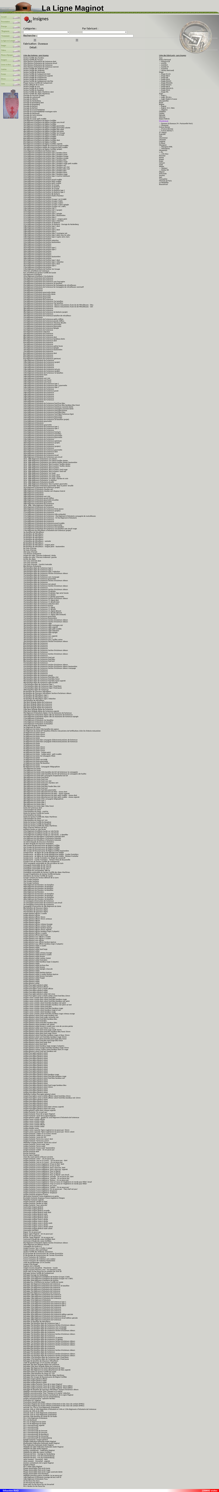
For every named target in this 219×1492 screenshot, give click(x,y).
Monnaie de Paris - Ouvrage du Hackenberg (39, 1454)
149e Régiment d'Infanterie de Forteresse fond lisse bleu (44, 403)
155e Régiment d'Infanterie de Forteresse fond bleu (42, 434)
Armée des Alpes (29, 559)
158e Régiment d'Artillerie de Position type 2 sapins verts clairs (46, 237)
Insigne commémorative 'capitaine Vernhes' (39, 1399)
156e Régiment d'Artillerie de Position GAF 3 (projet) (42, 210)
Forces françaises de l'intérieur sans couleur (39, 1259)
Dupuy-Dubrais (164, 119)
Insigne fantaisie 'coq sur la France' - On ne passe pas (43, 1162)
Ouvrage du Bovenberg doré (33, 103)
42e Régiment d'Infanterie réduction (36, 332)
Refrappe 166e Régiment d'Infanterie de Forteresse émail (44, 1316)
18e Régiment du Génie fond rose (35, 779)
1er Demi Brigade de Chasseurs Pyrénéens (38, 842)
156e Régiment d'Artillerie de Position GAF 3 (39, 208)
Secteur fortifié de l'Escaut (33, 60)
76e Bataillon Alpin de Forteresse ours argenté (48, 636)
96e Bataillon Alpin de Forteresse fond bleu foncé (49, 679)
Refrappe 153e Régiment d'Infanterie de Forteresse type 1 (44, 1302)
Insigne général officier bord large (35, 935)
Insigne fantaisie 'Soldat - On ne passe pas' (39, 1150)
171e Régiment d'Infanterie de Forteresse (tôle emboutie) (44, 514)
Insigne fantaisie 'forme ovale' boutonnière (39, 1148)
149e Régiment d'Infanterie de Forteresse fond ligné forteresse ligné (48, 414)
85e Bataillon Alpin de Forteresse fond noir (47, 658)
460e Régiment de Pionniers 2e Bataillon (38, 899)
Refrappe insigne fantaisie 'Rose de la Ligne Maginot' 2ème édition (48, 1386)
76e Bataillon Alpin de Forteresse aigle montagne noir (51, 625)
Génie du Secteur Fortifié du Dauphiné (37, 822)
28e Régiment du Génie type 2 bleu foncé (38, 806)
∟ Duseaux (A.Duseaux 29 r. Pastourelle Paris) (176, 124)
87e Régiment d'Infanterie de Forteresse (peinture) (42, 359)
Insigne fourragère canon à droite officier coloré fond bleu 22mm (47, 1096)
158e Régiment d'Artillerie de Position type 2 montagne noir (45, 233)
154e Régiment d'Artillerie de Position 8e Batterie (41, 194)
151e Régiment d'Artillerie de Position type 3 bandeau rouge (45, 174)
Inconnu (162, 175)
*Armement (5, 36)
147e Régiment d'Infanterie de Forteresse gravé (40, 391)
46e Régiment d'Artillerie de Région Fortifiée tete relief (43, 130)
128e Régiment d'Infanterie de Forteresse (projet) (41, 362)
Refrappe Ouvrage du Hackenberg (35, 1275)
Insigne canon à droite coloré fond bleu (37, 1007)
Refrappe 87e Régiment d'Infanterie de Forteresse (41, 1293)
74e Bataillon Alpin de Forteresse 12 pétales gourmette (52, 597)
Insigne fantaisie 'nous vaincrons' (35, 1205)
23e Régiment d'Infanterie (33, 289)
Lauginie (162, 141)
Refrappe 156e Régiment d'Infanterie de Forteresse (42, 1309)
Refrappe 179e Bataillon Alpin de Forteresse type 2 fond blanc (53, 1357)
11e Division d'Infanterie (32, 554)
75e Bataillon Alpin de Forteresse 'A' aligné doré (49, 600)
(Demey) (162, 117)
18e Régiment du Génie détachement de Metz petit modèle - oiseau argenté (51, 797)
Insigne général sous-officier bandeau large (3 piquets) (43, 944)
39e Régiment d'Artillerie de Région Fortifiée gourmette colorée (46, 128)
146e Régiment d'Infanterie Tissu (35, 1479)
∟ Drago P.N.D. (164, 90)
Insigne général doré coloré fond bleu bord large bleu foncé (44, 1039)
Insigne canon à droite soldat (33, 1121)
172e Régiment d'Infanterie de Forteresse (38, 520)
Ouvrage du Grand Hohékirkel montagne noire (40, 112)
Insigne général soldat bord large (35, 949)
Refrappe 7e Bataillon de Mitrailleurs (37, 1322)
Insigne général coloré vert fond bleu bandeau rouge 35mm (45, 1037)
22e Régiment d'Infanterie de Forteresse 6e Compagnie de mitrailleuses (49, 285)
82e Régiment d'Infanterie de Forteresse (38, 355)
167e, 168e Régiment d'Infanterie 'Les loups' (39, 473)
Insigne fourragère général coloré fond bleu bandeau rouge (44, 1076)
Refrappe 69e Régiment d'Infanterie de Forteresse (41, 1289)
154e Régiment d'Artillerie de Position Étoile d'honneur (43, 196)
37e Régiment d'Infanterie (33, 317)
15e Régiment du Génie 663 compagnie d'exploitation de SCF (45, 776)
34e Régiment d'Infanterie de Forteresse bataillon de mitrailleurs (47, 316)
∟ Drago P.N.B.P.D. (166, 83)
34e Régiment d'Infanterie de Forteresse (38, 314)
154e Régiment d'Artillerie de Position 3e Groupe (41, 189)
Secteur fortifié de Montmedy (34, 72)
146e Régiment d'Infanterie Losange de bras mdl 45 (42, 1477)
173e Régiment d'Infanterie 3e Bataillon (38, 724)
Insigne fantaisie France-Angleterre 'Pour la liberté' (42, 1171)
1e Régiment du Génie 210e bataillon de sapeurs (41, 729)
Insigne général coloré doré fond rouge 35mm (40, 1033)
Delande (162, 115)
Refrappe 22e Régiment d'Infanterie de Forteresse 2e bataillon (46, 1286)
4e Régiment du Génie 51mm (34, 751)
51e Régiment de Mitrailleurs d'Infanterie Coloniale (42, 840)
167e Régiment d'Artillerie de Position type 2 (39, 266)
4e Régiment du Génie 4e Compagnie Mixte (39, 756)
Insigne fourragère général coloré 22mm (38, 1087)
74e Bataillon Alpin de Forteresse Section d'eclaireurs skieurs (58, 598)
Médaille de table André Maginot (35, 1449)
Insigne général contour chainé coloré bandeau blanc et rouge (45, 1050)
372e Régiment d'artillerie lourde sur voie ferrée (41, 831)
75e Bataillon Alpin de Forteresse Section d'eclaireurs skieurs (58, 620)
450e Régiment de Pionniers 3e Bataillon (38, 896)
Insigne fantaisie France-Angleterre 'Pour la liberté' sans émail (46, 1175)
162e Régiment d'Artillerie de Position (37, 246)
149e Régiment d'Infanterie (33, 402)
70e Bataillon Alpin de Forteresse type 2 (46, 570)
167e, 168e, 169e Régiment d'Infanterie (37, 505)
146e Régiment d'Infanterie (33, 377)
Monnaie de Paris (165, 181)
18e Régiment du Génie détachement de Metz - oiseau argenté (46, 794)
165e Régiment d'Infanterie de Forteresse (38, 453)
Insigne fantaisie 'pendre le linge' (35, 1202)
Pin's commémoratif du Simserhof (35, 1436)
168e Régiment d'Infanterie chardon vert (38, 489)
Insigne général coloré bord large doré (37, 1042)
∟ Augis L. (163, 96)
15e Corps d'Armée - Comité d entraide (37, 564)
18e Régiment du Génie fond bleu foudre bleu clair (41, 786)
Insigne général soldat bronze (34, 956)
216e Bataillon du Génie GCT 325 (35, 820)
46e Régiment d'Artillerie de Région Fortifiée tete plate (43, 131)
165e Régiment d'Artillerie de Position (37, 253)
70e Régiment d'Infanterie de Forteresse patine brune (43, 346)
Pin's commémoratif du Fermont (35, 1431)
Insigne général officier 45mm (34, 917)
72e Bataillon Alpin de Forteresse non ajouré (48, 584)
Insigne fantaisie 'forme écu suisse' (36, 1141)
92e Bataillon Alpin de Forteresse (44, 670)
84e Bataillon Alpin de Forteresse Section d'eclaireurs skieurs (58, 654)
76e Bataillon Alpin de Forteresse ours (45, 634)
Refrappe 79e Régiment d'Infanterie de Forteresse (41, 1291)
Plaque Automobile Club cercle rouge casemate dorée (42, 1472)
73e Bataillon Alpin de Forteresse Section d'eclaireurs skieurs (58, 590)
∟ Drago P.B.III (164, 87)
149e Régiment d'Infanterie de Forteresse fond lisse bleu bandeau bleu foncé (51, 405)
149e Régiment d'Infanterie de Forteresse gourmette (42, 416)
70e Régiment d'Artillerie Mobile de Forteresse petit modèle (45, 147)
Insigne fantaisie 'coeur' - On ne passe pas (38, 1159)
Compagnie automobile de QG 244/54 (37, 867)
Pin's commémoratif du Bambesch (36, 1434)
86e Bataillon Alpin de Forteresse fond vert (47, 661)
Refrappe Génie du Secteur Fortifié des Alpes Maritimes (43, 1375)
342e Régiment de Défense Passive (36, 1245)
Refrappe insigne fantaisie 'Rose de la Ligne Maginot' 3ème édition (48, 1388)
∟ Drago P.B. (163, 78)
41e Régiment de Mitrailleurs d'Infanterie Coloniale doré (44, 837)
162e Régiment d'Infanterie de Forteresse (38, 448)
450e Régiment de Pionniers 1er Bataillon (38, 894)
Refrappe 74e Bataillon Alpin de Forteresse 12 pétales (50, 1339)
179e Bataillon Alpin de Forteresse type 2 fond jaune (51, 688)
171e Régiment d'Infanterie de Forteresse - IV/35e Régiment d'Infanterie (50, 518)
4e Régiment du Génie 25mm (34, 747)
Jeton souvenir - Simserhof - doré (35, 1459)
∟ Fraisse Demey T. (166, 131)
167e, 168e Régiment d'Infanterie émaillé (38, 482)
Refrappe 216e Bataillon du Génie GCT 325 (39, 1373)
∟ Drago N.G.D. (165, 74)
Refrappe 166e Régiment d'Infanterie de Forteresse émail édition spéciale (50, 1318)
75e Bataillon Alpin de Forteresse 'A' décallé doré (49, 602)
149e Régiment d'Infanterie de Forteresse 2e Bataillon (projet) (46, 419)
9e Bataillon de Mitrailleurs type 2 (35, 697)
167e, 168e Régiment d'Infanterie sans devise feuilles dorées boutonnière (50, 462)
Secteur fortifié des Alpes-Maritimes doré (38, 92)
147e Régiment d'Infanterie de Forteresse (38, 389)
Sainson (162, 163)
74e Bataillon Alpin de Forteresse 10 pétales (48, 591)
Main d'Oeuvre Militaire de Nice (35, 828)
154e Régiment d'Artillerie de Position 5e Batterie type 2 (44, 192)
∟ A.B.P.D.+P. (164, 67)
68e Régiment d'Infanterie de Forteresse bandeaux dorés (44, 339)
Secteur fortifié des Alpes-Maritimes (36, 94)
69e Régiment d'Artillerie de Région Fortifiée (39, 142)
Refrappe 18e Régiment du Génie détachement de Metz (43, 1368)
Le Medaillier (164, 183)
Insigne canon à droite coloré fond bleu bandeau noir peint (44, 1003)
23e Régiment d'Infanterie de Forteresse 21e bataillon (43, 301)
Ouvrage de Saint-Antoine (32, 115)
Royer (161, 161)
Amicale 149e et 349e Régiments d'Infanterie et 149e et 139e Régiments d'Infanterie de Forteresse (59, 1409)
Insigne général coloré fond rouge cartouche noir (41, 1017)
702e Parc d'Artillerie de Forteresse (36, 271)
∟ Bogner (162, 106)
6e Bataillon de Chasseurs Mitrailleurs (45, 692)
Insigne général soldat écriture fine (36, 965)
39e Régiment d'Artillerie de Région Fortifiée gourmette (43, 126)
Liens (3, 84)
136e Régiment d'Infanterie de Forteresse (38, 368)
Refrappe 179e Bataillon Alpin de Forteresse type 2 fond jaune (53, 1359)
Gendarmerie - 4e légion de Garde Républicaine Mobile (43, 853)
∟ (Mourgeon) (164, 149)
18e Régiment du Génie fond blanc (36, 777)
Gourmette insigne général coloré (35, 1216)
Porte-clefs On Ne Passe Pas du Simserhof (38, 1484)
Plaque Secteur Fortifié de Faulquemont (37, 83)
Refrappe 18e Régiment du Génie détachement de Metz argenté (46, 1370)
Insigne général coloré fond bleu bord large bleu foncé (43, 1041)
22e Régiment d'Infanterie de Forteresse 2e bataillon (42, 283)
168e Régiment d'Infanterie (33, 493)
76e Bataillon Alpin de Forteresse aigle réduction (49, 631)
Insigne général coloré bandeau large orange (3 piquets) (43, 1046)
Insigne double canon (31, 1128)
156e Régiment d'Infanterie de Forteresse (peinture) (42, 441)
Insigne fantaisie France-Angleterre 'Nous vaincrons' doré (44, 1168)
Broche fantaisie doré (31, 1152)
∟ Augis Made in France (168, 99)
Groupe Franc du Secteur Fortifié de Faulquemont (41, 862)
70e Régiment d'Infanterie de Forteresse (38, 344)
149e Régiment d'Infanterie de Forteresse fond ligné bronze (45, 411)
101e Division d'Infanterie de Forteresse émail (40, 63)
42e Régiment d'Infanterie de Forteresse (38, 330)
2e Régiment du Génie (31, 738)
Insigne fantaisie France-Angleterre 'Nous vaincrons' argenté (45, 1169)
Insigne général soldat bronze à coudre (37, 955)
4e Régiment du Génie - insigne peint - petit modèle (42, 754)
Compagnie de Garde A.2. (32, 1246)
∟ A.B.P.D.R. (163, 69)
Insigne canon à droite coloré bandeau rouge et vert (42, 1010)
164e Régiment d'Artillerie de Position (37, 251)
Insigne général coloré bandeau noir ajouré (39, 1024)
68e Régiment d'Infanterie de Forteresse (38, 335)
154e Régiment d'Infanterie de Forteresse (38, 430)
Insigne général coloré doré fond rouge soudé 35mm (42, 1030)
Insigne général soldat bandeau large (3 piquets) (41, 962)
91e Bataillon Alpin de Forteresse (44, 663)
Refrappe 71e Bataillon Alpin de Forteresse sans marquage (52, 1327)
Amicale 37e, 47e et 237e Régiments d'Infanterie (41, 1407)
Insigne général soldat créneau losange (37, 953)
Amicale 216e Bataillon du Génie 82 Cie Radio (40, 1416)
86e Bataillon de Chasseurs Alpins (35, 908)
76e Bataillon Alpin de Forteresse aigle (46, 624)
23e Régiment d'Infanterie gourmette (37, 296)
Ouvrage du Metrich (30, 99)
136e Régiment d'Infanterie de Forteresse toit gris (41, 369)
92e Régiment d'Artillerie (32, 274)
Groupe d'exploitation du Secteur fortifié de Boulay (41, 874)
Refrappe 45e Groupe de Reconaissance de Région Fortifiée (45, 1377)
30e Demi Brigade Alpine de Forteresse (47, 704)
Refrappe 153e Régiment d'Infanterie (37, 1300)
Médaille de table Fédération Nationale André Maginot (43, 1447)
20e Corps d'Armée (30, 552)
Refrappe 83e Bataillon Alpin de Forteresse (46, 1348)
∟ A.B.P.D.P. (163, 65)
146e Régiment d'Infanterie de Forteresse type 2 (41, 387)
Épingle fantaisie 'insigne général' (35, 1440)
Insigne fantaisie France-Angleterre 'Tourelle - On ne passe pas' (46, 1178)
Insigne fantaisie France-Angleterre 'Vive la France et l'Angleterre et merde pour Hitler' (55, 1184)
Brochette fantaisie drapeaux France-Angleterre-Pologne (44, 1198)
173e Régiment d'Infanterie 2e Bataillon (38, 722)
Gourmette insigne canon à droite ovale (37, 1223)
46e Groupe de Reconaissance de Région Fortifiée (41, 849)
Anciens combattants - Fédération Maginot (39, 1450)
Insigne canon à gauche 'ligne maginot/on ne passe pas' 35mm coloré (48, 1132)
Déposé (161, 172)
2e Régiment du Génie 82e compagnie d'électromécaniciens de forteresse (50, 740)
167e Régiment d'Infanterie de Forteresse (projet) (41, 487)
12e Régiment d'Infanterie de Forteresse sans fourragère (44, 282)
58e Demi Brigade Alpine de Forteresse (47, 708)
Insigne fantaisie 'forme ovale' (34, 1146)
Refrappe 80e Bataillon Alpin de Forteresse (46, 1347)
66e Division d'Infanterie (32, 566)
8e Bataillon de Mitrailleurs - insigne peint (38, 545)
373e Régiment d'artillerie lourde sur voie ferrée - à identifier (45, 835)
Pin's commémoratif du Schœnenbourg (37, 1438)
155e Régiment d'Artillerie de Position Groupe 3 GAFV (43, 203)
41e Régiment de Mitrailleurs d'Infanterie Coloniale (42, 838)
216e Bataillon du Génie (32, 819)
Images (3, 45)
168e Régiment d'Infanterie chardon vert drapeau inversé (44, 491)
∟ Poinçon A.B (164, 61)
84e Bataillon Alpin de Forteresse (44, 652)
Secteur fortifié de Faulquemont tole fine (38, 81)
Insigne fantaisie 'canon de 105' (34, 1137)
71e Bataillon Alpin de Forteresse (44, 575)
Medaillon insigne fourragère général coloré (39, 1094)
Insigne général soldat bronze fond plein (38, 976)
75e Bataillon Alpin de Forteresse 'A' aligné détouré (50, 611)
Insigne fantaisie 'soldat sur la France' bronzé (39, 1134)
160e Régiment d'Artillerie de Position (37, 244)
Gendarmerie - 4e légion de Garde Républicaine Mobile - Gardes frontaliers (51, 854)
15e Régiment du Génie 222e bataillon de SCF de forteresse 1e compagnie (50, 772)
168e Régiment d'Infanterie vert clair (36, 496)
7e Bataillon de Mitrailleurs (33, 539)
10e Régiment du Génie (32, 768)
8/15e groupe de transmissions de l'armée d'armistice (43, 1254)
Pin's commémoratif (30, 1427)
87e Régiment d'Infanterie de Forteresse (38, 357)
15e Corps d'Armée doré (32, 561)
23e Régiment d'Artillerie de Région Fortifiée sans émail (44, 122)
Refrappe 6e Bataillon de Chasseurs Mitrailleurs (49, 1361)
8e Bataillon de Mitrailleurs (33, 543)
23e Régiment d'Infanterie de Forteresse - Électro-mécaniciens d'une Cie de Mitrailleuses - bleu (58, 305)
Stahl (161, 165)
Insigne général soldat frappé (34, 978)
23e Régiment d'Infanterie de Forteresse (38, 300)
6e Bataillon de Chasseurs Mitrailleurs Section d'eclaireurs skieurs (55, 693)
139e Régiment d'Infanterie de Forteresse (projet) (41, 371)
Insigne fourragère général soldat (35, 985)
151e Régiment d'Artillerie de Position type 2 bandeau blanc (45, 153)
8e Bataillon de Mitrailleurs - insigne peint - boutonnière (44, 547)
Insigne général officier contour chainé (37, 926)
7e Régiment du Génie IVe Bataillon (36, 763)
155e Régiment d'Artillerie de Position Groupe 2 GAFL (43, 201)
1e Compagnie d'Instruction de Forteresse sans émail (48, 903)
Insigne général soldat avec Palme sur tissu (39, 1028)
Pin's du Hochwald (30, 1420)
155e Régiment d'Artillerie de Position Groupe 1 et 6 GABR (44, 199)
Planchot (162, 156)
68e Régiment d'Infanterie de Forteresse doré (40, 337)
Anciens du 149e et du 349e (33, 1411)
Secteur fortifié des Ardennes (34, 70)
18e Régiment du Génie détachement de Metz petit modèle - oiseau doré (50, 795)
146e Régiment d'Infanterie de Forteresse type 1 (41, 384)
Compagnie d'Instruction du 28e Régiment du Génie (42, 906)
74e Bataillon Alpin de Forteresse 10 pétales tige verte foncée (54, 593)
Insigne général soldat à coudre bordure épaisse (40, 974)
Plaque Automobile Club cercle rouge (36, 1470)
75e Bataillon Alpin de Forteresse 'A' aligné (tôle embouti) (53, 615)
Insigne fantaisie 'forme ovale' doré (36, 1144)
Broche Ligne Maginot (31, 1155)
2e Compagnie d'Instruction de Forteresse (45, 905)
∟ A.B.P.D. (163, 63)
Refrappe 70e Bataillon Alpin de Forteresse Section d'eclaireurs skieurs (60, 1325)
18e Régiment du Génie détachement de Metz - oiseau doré (45, 792)
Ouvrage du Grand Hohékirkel (34, 110)
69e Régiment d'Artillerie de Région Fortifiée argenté (42, 144)
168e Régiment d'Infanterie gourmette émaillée (41, 500)
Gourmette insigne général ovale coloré (37, 1228)
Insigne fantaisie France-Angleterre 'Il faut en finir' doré (43, 1164)
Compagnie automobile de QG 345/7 (36, 869)
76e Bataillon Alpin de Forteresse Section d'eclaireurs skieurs (58, 641)
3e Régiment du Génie (31, 743)
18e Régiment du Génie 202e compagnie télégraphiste (43, 799)
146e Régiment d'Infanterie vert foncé (37, 380)
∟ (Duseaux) (163, 125)
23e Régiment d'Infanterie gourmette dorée (39, 292)
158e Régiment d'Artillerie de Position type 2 (39, 232)
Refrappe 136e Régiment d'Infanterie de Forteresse (42, 1297)
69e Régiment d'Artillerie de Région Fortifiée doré (41, 140)
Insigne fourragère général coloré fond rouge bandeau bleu (44, 1085)
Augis (161, 94)
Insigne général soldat (31, 947)
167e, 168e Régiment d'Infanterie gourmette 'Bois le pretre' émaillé (48, 486)
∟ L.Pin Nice (163, 154)
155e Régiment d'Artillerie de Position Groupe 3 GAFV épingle (46, 205)
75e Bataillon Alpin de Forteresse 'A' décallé (48, 609)
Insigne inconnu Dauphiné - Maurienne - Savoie (40, 1268)
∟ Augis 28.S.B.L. (165, 97)
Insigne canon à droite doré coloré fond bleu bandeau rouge (45, 999)
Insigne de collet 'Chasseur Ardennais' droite (39, 555)
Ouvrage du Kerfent (30, 106)
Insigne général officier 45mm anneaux (37, 919)
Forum (3, 74)
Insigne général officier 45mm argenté (37, 930)
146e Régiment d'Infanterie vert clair (36, 378)
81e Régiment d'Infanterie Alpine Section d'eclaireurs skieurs (45, 1243)
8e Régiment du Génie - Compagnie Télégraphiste (41, 767)
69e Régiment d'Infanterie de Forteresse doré (40, 341)
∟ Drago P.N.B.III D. (166, 88)
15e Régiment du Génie (32, 770)
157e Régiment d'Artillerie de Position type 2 (39, 217)
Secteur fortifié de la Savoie (33, 88)
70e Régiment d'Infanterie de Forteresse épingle (41, 348)
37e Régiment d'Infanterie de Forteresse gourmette (42, 325)
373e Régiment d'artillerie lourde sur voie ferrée (41, 833)
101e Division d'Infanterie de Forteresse (37, 65)
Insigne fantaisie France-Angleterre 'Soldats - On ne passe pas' (46, 1187)
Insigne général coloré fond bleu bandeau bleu (40, 1019)
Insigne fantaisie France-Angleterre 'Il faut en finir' (41, 1166)
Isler (160, 136)
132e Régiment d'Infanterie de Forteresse (38, 364)
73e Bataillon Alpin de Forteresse (44, 588)
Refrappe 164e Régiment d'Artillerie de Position (40, 1280)
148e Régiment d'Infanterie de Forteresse (38, 393)
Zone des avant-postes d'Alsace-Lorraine (38, 1157)
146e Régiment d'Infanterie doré (35, 375)
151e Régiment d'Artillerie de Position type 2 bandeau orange (45, 156)
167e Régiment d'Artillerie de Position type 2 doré (41, 264)
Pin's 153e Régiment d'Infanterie (35, 1418)
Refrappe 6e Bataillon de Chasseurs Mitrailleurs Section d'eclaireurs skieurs (59, 1390)
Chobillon (162, 112)
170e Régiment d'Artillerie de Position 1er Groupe (41, 269)
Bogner (161, 104)
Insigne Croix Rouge (30, 1264)
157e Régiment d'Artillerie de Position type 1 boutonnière (44, 215)
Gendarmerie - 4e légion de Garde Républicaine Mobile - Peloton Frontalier (50, 856)
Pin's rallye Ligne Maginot (32, 1467)
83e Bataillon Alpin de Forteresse (44, 649)
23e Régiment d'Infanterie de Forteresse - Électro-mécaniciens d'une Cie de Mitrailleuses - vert (58, 307)
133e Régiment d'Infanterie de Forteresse (38, 366)
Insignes (4, 60)
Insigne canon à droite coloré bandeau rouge (39, 1012)
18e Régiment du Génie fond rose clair (37, 781)
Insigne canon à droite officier (34, 1119)
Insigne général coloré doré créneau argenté (39, 1110)
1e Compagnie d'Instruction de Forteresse (44, 901)
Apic (160, 177)
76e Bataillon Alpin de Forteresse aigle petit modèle (51, 629)
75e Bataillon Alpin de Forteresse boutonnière (48, 618)
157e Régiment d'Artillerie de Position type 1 (39, 212)
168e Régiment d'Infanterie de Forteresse (38, 504)
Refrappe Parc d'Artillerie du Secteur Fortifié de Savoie (43, 1282)
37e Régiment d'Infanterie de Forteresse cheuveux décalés (44, 323)
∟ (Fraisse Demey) (166, 129)
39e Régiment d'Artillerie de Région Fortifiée (39, 124)
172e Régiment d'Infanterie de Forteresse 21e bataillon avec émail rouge (50, 529)
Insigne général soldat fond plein (35, 960)
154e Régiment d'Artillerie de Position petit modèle (42, 181)
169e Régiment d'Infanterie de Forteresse (38, 507)
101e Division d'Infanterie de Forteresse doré (39, 61)
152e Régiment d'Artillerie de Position (37, 178)
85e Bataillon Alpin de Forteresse (44, 656)
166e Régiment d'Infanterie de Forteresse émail (41, 455)
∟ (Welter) (163, 168)
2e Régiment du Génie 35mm (34, 733)
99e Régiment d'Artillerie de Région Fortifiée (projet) (42, 149)
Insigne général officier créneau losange (37, 924)
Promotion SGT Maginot (32, 1400)
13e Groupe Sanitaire (31, 879)
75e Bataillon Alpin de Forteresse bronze (46, 606)
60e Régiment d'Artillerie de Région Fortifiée (39, 138)
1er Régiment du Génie (31, 727)
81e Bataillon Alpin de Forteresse (44, 645)
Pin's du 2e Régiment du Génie (34, 1422)
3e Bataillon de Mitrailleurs (33, 534)
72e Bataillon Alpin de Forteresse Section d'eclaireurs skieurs (58, 586)
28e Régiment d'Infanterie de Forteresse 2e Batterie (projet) (45, 312)
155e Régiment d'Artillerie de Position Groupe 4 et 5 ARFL (44, 206)
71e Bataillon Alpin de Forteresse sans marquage (49, 577)
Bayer (161, 103)
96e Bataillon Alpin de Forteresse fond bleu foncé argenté (53, 681)
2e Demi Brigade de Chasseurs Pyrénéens (38, 844)
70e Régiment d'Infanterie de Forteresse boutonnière (42, 350)
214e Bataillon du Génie (32, 810)
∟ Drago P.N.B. (164, 79)
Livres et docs (6, 65)
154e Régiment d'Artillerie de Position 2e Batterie (41, 187)
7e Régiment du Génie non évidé (35, 760)
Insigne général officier (31, 915)
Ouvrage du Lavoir (29, 117)
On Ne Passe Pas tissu (31, 1481)
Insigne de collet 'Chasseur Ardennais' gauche (40, 557)
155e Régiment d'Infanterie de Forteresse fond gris (42, 432)
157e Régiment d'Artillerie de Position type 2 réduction (43, 221)
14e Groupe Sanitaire (31, 881)
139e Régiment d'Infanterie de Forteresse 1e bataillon (43, 373)
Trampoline (163, 179)
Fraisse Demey (164, 127)
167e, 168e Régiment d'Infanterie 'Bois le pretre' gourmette (45, 484)
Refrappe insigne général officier (35, 1379)
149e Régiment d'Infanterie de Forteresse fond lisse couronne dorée (48, 407)
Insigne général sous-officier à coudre (37, 937)
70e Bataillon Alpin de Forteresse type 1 (46, 568)
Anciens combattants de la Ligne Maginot (38, 1463)
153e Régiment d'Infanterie (33, 423)
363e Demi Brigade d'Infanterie (34, 726)
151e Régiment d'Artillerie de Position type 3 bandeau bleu (44, 171)
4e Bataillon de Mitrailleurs (33, 536)
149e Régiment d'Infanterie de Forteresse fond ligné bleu (44, 412)
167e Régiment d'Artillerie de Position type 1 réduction (43, 262)
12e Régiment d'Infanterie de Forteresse (38, 280)
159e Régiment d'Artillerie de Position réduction (41, 240)
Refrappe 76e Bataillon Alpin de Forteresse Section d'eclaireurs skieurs (60, 1345)
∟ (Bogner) (163, 110)
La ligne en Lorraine (8, 41)
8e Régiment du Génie (31, 765)
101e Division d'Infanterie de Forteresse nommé (41, 67)
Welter (161, 167)
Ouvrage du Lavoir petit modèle (34, 119)
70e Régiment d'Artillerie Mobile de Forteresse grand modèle (45, 146)
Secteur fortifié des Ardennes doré (35, 69)
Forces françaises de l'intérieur (34, 1257)
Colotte (161, 113)
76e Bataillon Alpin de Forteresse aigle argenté (49, 627)
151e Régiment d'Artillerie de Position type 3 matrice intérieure (46, 176)
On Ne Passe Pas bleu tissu (33, 1483)
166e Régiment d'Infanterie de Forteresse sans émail (42, 457)
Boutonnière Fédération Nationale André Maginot (41, 1443)
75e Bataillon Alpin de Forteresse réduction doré (49, 604)
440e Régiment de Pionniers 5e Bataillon (38, 890)
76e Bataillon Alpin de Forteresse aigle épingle (48, 632)
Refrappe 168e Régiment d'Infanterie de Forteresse (42, 1320)
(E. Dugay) (163, 132)
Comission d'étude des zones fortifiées (37, 1241)
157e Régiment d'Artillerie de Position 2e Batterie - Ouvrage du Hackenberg (51, 224)
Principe (4, 26)
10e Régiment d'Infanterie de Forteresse (38, 278)
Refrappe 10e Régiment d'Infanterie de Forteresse (41, 1284)
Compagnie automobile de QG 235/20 (37, 865)
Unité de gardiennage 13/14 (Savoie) (36, 1262)
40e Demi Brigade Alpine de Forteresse (47, 706)
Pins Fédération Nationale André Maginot (38, 1445)
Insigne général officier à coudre (35, 913)
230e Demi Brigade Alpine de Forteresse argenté (51, 711)
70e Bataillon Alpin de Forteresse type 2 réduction (50, 572)
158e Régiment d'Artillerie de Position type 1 (39, 228)
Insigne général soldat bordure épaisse (37, 973)
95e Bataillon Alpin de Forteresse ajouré (46, 675)
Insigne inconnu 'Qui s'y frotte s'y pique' (37, 1248)
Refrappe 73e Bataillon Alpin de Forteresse (46, 1336)
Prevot (161, 158)
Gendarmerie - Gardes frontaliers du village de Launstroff (44, 858)
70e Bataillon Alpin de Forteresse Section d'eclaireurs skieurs (58, 573)
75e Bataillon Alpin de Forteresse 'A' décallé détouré (51, 613)
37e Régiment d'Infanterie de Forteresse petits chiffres (43, 319)
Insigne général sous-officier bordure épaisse (39, 942)
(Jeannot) (162, 140)
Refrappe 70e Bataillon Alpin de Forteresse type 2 (49, 1323)
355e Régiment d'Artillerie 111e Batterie (38, 276)
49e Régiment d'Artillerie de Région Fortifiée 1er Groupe (44, 133)
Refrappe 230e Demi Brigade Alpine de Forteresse (50, 1366)
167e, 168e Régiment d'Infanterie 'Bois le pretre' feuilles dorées (46, 464)
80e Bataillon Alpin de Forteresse (44, 643)
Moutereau (163, 150)
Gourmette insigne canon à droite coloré (38, 1227)
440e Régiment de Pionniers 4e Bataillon (38, 888)
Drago (161, 72)
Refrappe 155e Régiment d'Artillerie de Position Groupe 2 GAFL (46, 1277)
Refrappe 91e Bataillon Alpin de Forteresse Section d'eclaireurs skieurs (60, 1354)
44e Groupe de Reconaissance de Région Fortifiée (41, 845)
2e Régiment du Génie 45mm (34, 734)
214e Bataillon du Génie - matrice (35, 811)
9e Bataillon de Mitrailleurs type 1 (35, 695)
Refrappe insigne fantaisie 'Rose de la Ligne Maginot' (42, 1384)
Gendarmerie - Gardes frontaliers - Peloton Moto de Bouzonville (46, 860)
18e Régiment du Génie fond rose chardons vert (40, 783)
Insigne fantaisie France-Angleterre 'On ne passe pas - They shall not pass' (50, 1189)
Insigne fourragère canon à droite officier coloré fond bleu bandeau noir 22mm (52, 1098)
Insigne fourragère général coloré (35, 1053)
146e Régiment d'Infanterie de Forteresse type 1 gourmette (45, 385)
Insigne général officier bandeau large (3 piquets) (41, 931)
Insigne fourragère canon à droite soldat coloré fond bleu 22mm (46, 996)
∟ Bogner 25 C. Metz (167, 108)
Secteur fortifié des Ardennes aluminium (38, 1252)
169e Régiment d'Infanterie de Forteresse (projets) (42, 511)
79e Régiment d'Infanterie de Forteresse (38, 351)
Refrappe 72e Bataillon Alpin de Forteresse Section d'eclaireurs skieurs (60, 1334)
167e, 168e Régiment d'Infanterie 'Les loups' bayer (41, 477)
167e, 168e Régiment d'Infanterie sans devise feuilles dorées (45, 461)
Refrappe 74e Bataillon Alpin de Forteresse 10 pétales (50, 1338)
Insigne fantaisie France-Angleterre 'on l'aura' (40, 1186)
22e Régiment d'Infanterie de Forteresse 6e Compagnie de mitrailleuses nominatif (53, 287)
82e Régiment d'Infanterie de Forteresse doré (40, 353)
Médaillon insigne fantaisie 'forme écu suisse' (40, 1143)
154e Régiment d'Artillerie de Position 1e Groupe (41, 185)
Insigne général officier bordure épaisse (37, 928)
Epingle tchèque (29, 1465)
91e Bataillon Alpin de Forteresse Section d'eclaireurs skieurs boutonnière (62, 666)
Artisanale (163, 174)
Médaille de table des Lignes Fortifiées (37, 1452)
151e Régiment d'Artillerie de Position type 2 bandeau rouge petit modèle (50, 164)
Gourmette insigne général (33, 1207)
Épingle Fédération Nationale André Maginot (39, 1441)
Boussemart (163, 184)
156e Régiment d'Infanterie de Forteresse (38, 439)
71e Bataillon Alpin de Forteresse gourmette (48, 579)
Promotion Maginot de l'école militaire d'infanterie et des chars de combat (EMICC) (53, 1404)
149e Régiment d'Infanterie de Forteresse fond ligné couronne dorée (48, 409)
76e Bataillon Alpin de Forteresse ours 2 (46, 638)
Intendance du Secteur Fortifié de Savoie (38, 876)
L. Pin (161, 152)
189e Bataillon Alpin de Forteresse (45, 690)
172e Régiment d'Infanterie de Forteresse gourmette (42, 525)
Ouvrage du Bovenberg (31, 104)
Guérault (162, 134)
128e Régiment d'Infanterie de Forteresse (38, 360)
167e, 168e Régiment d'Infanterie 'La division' (40, 480)
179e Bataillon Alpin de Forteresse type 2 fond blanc (51, 686)
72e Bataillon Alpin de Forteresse (44, 582)
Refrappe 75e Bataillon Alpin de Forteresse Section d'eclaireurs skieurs (60, 1343)
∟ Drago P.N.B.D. (165, 85)
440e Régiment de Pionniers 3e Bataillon (38, 887)
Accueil (3, 17)
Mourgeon (163, 145)
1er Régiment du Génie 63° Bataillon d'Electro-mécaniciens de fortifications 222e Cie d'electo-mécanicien (62, 731)
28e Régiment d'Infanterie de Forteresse (38, 308)
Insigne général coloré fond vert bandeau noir (39, 1051)
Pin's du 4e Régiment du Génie (34, 1424)
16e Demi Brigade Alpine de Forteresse (47, 702)
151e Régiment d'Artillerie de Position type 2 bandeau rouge (45, 162)
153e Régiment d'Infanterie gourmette (37, 421)
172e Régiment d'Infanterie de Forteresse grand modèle (44, 523)
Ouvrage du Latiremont (31, 97)
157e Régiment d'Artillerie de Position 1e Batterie (41, 223)
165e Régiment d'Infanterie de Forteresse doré (40, 452)
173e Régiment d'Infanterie (33, 718)
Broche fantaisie (29, 1153)
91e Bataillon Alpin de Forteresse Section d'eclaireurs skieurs (58, 665)
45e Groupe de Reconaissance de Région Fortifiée (41, 847)
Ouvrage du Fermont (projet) (33, 96)
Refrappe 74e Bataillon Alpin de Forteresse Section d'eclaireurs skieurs (60, 1341)
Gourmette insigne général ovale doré (37, 1212)
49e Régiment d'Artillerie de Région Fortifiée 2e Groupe (43, 135)
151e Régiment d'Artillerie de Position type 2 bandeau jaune (45, 155)
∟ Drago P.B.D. (164, 76)
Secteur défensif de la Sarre (33, 85)
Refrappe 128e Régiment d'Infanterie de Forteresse (42, 1295)
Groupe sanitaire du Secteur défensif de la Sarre (41, 878)
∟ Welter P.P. (164, 170)
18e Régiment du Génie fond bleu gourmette (39, 790)
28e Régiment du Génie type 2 (34, 804)
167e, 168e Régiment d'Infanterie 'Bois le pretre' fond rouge (45, 470)
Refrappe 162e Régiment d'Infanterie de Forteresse (42, 1313)
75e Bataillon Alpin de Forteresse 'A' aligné (47, 607)
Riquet (161, 159)
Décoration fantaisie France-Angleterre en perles (41, 1196)
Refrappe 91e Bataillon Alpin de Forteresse (46, 1352)
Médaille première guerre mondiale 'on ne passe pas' (42, 1475)
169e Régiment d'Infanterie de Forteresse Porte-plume (43, 509)
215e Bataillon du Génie (32, 815)
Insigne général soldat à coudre (34, 946)
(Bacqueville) (164, 101)
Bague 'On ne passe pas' (32, 1232)
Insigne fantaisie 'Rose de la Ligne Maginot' (39, 1114)
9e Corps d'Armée (29, 550)
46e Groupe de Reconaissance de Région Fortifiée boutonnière (46, 851)
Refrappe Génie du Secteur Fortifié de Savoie (39, 1372)
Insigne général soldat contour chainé (37, 958)
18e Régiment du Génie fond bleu (35, 785)
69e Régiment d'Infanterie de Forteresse (38, 343)
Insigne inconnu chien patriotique (35, 1250)
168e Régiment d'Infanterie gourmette (37, 502)
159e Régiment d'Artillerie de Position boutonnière (41, 242)
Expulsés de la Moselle (31, 1266)
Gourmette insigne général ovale (35, 1214)
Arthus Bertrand (165, 60)
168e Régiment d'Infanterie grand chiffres (38, 498)
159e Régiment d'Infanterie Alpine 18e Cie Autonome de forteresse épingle (50, 717)
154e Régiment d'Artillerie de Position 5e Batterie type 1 (44, 190)
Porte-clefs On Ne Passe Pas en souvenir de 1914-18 (42, 1271)
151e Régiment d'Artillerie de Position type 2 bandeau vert (44, 165)
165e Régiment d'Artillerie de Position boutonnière (41, 257)
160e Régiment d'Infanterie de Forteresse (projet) (41, 443)
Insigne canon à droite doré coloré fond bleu (39, 998)
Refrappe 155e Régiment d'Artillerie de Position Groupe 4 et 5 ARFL (48, 1279)
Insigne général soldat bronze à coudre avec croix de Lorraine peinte (48, 1026)
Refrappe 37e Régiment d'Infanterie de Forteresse (41, 1288)
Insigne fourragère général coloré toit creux (39, 1109)
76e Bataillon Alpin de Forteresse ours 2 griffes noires (51, 640)
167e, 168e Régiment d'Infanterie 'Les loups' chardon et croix (45, 479)
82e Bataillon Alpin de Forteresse (44, 647)
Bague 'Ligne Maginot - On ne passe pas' (38, 1234)
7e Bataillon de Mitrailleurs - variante (37, 541)
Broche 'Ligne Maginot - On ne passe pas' (38, 1237)
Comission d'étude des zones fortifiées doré (39, 1239)
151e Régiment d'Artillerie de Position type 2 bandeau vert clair (46, 167)
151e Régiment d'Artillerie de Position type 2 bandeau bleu (44, 160)
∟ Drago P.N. (164, 92)
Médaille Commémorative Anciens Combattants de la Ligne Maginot (48, 1395)
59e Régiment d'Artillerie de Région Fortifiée (39, 137)
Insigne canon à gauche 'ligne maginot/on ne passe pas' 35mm (46, 1130)
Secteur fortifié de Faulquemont (35, 78)
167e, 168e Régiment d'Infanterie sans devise (40, 459)
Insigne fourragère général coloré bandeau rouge (41, 1075)
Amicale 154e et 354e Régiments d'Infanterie (40, 1413)
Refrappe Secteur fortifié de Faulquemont (38, 1273)
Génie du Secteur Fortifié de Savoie (36, 813)
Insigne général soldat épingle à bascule (38, 969)
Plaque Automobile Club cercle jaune (36, 1468)
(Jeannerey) (163, 138)
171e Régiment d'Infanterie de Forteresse (38, 513)
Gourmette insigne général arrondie (36, 1211)
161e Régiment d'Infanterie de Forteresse (38, 445)
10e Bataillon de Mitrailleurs (33, 700)
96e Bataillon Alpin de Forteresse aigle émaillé (49, 683)
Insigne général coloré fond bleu (35, 1021)
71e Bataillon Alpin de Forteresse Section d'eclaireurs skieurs (58, 581)
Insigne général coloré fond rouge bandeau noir (40, 1015)
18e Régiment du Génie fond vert (35, 788)
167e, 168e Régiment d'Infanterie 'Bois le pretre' (41, 468)
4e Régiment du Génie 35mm (34, 749)
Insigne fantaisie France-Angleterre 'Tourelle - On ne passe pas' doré (48, 1177)
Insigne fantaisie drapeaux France (35, 1194)
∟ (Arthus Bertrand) (166, 70)
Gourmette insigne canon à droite (35, 1220)
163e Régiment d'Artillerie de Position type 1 (39, 248)
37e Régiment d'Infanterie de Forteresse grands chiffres (43, 321)
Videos (3, 50)
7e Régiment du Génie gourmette (35, 761)
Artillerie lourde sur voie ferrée (34, 829)
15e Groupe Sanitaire (31, 883)
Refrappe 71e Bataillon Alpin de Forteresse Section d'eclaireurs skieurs (60, 1331)
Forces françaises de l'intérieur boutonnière (39, 1261)
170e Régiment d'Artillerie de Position (37, 267)
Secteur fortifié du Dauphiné (33, 90)
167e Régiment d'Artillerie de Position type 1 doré (41, 260)
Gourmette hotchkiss (31, 1230)
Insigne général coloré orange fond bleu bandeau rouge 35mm (46, 1048)
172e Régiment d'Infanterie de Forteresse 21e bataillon (43, 527)
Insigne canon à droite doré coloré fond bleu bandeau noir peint (46, 1001)
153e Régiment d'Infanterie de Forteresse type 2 (41, 428)
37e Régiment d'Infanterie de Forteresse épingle (41, 328)
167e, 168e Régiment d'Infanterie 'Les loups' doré (41, 475)
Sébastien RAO (11, 1490)
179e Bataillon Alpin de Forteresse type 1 (47, 684)
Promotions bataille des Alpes (34, 1402)
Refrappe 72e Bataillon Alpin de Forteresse (46, 1332)
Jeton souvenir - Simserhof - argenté (36, 1461)
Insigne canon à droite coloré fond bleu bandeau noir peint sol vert (47, 1005)
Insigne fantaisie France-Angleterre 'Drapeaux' (40, 1191)
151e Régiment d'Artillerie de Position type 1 (39, 151)
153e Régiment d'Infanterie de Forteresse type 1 (41, 427)
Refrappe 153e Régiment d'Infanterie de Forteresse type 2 (44, 1304)
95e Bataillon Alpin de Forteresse (44, 674)
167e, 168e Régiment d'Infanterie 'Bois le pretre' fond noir (44, 471)
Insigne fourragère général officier (35, 987)
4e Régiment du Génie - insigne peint (37, 752)
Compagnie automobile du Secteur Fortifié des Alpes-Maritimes (46, 872)
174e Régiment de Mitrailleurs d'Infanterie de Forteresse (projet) (47, 530)
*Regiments (5, 31)
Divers (3, 79)
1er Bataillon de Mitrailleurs (33, 532)
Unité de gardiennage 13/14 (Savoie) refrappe (40, 1363)
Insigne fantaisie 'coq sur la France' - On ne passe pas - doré (45, 1160)
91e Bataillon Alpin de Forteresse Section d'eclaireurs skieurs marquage (61, 668)
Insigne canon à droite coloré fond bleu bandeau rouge (43, 1008)
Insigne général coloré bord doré (35, 1044)
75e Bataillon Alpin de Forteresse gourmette (48, 616)
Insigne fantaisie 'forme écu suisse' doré (38, 1139)
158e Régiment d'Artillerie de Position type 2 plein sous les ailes (46, 235)
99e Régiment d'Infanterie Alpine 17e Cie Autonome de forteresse (47, 713)
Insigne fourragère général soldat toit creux (39, 994)
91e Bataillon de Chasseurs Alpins (35, 910)
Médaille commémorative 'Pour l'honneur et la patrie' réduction (46, 1393)
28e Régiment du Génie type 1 (34, 801)
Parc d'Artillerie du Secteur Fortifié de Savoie (39, 273)
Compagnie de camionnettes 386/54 (36, 871)
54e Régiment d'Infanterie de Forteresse (38, 334)
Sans (161, 58)
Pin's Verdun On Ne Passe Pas (34, 1486)
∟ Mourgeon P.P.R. (166, 147)
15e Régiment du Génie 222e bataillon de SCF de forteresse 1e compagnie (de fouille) (54, 774)
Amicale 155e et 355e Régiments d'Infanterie (40, 1415)
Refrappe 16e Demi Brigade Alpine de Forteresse (50, 1365)
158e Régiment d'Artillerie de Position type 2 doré (41, 230)
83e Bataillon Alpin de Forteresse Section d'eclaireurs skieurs (58, 650)
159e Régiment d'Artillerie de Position (37, 239)
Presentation (5, 22)
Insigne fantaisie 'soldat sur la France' (37, 1135)
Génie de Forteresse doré (32, 808)
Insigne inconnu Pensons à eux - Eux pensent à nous (42, 1270)
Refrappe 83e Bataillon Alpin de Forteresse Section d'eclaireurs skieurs (60, 1350)
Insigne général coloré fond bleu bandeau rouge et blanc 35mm (46, 1035)
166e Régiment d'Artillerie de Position (37, 258)
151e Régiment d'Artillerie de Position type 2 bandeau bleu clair (46, 169)
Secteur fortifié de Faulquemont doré (36, 74)
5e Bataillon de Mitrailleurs (33, 538)
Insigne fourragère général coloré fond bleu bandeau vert (44, 1078)
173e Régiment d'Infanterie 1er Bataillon (38, 720)
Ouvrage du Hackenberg (32, 101)
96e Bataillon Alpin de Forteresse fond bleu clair (49, 677)
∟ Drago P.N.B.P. (165, 81)
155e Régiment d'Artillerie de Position (37, 198)
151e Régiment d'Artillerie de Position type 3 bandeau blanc (45, 172)
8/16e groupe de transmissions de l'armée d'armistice (43, 1255)
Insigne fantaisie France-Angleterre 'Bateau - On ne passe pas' (46, 1180)
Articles (4, 69)
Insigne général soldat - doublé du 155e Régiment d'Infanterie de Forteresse (51, 1118)
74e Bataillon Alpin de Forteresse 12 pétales (48, 595)
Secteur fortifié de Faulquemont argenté (38, 76)
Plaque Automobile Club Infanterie (35, 1474)
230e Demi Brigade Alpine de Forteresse (48, 709)
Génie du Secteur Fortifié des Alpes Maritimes (40, 817)
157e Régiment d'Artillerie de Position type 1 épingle (42, 214)
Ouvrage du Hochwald (31, 113)
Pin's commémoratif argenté (33, 1425)
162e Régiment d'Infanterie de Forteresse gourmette (42, 450)
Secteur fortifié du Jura (31, 87)
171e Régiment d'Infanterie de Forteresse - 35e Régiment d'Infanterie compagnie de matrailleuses (59, 516)
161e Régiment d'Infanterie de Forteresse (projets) (42, 446)
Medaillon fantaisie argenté (33, 1200)
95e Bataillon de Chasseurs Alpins (35, 912)
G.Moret (162, 143)
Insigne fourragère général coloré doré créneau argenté (43, 1107)
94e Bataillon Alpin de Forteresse (44, 672)
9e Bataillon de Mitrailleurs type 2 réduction (39, 699)
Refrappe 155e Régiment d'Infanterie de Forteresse (42, 1307)
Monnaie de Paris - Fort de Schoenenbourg (38, 1456)
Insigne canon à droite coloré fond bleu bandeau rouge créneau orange (49, 1014)
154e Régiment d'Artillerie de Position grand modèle (42, 180)
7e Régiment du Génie (31, 758)
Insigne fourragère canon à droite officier (38, 989)
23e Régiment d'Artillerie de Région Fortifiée (39, 121)
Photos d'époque (7, 55)
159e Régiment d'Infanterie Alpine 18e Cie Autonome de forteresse (48, 715)
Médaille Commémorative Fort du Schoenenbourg (41, 1397)
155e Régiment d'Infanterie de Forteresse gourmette (42, 436)
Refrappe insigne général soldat (35, 1381)
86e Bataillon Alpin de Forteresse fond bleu (47, 659)
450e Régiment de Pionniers (33, 892)
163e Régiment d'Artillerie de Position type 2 (39, 249)
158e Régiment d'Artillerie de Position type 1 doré (41, 226)
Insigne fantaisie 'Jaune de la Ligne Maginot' (39, 1116)
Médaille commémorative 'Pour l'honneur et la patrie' (43, 1391)
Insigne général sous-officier (33, 940)
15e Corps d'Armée (30, 563)
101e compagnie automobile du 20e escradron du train (43, 863)
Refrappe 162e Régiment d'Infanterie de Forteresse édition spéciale (48, 1314)
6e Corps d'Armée (29, 548)
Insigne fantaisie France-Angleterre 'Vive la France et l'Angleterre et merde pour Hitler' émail (57, 1182)
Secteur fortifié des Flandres (33, 58)
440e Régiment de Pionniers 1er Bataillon (38, 885)
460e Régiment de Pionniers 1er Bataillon (38, 897)
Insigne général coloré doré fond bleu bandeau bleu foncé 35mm (46, 1032)
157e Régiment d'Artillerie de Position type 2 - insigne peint (45, 219)
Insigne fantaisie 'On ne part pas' (35, 1112)
